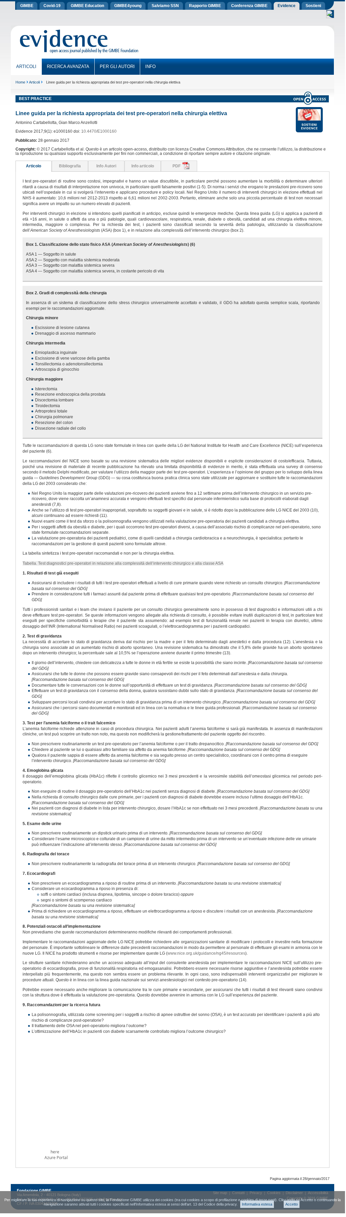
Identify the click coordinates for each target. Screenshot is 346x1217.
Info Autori (106, 166)
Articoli (34, 82)
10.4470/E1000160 (99, 131)
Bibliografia (70, 166)
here (55, 1152)
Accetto (291, 1204)
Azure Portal (56, 1157)
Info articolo (142, 166)
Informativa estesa (257, 1204)
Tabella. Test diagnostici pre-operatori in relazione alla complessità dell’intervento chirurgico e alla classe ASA (123, 563)
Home (20, 82)
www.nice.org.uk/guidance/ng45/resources (206, 953)
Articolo (33, 166)
